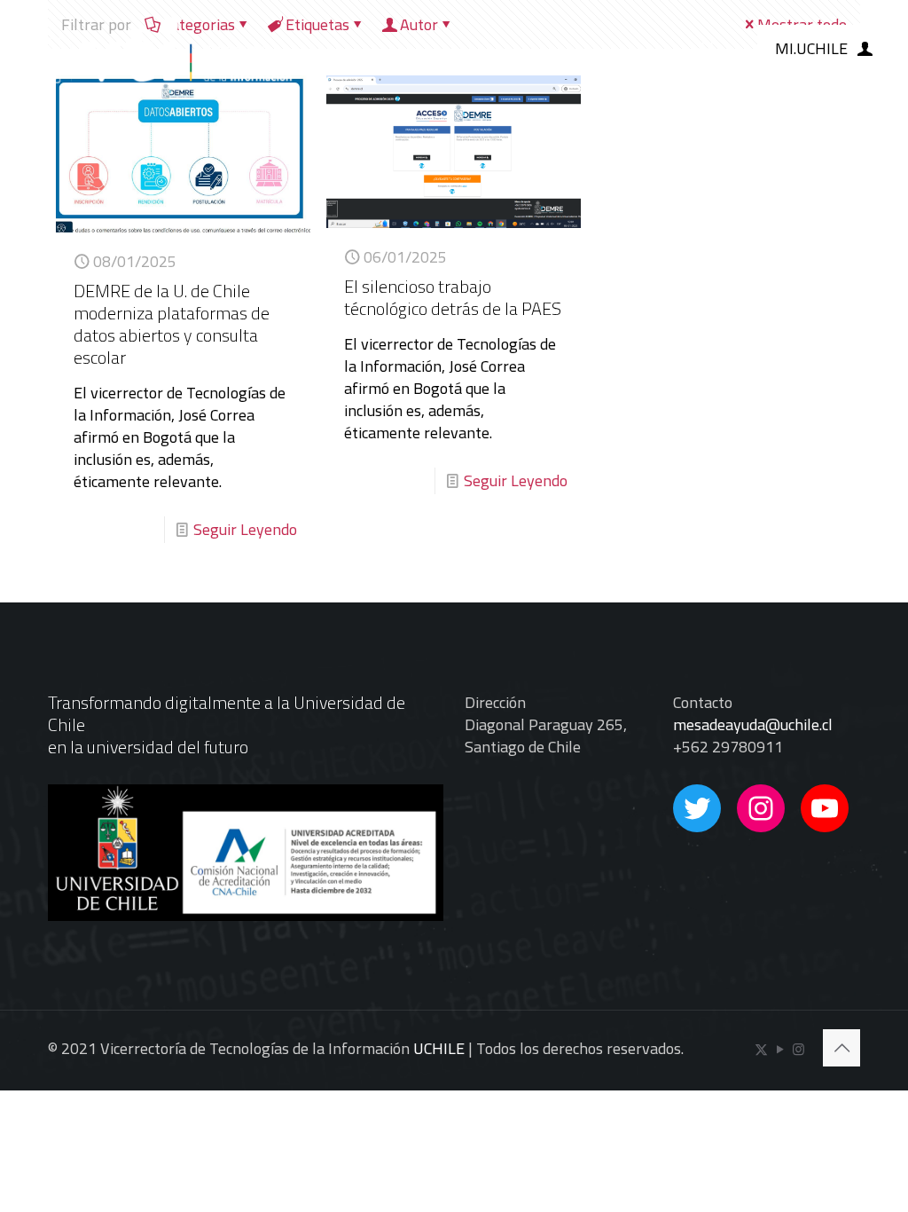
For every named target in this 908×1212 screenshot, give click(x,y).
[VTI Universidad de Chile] (157, 49)
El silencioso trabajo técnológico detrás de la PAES (452, 297)
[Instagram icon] (798, 1049)
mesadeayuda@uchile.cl (753, 724)
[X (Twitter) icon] (761, 1049)
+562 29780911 (728, 746)
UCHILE (439, 1048)
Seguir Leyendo (245, 529)
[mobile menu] (707, 49)
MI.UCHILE (811, 48)
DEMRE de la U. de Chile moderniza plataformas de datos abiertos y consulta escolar (172, 324)
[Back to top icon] (841, 1047)
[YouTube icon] (780, 1049)
